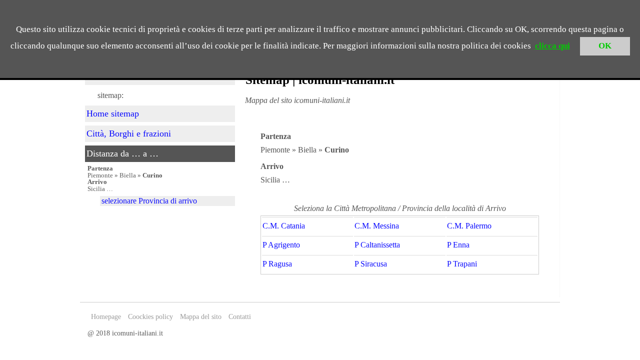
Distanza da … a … (122, 153)
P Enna (458, 245)
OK (605, 45)
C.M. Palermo (469, 226)
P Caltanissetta (377, 245)
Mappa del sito (201, 316)
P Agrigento (281, 245)
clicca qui (552, 45)
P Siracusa (370, 264)
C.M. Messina (376, 226)
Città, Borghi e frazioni (128, 133)
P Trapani (462, 264)
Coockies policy (150, 316)
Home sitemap (112, 113)
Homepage (106, 316)
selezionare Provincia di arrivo (149, 200)
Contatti (239, 316)
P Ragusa (277, 264)
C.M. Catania (283, 226)
